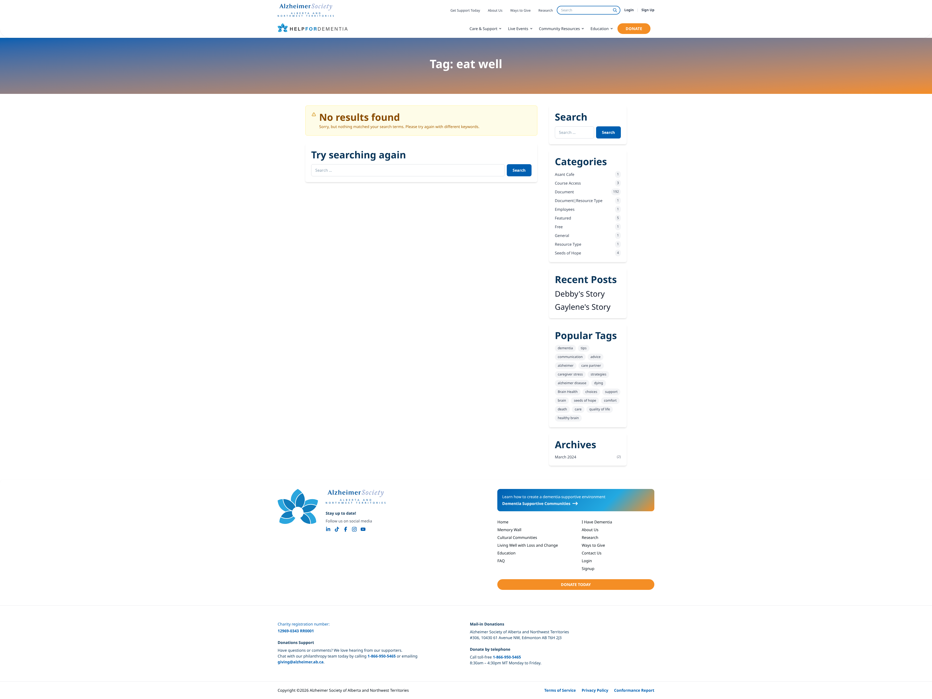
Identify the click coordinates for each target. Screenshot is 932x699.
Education (600, 28)
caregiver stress (570, 374)
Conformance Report (634, 690)
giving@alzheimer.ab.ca (301, 662)
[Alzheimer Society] (355, 496)
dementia (565, 348)
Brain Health (568, 392)
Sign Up (647, 10)
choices (591, 392)
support (611, 392)
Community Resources (559, 28)
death (562, 409)
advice (596, 357)
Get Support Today (465, 10)
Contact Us (591, 553)
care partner (591, 365)
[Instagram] (354, 529)
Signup (588, 568)
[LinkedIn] (328, 529)
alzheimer (566, 365)
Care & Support (483, 28)
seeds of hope (585, 400)
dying (598, 383)
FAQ (501, 560)
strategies (598, 374)
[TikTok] (336, 529)
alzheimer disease (572, 383)
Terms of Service (560, 690)
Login (629, 10)
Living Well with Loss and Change (527, 545)
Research (545, 10)
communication (570, 357)
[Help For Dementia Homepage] (298, 506)
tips (584, 348)
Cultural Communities (517, 537)
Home (502, 522)
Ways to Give (520, 10)
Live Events (518, 28)
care (578, 409)
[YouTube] (363, 529)
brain (562, 400)
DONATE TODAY (576, 584)
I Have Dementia (597, 522)
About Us (495, 10)
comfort (610, 400)
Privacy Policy (595, 690)
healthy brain (568, 418)
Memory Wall (509, 529)
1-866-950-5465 (381, 656)
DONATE (634, 28)
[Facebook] (345, 529)
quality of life (599, 409)
